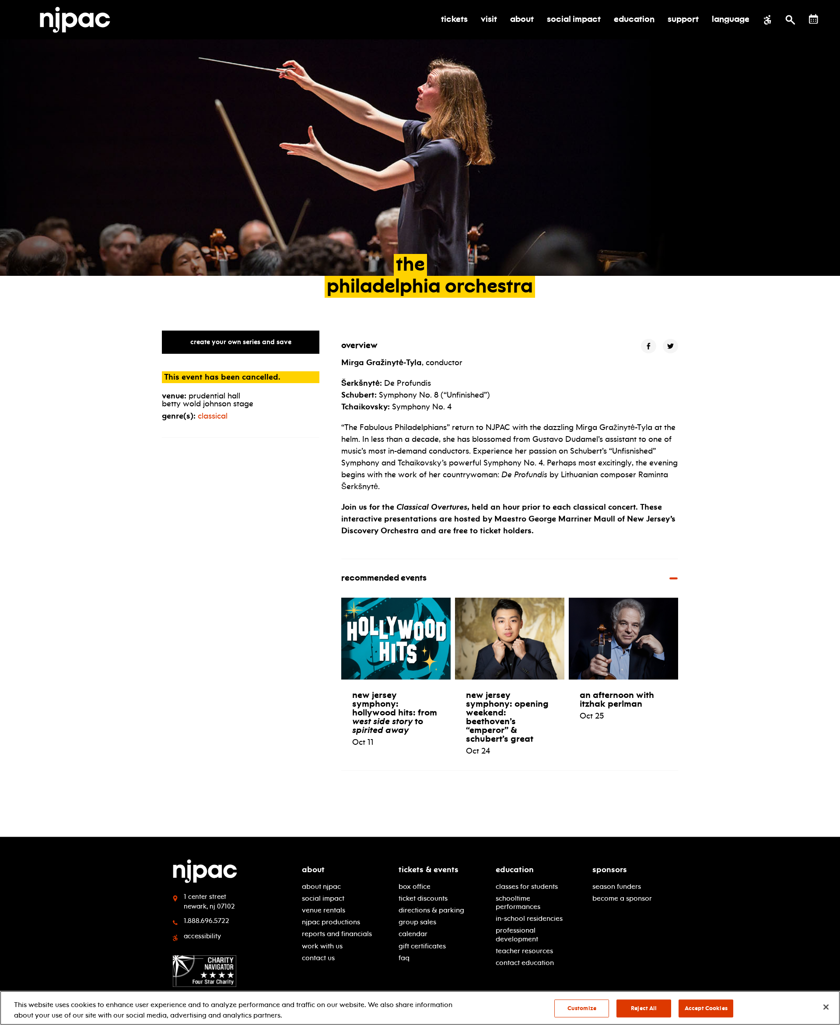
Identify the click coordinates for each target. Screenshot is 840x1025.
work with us (322, 946)
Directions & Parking (431, 910)
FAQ (404, 958)
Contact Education (525, 962)
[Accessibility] (768, 19)
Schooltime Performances (518, 902)
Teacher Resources (524, 951)
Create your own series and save (240, 342)
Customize (581, 1008)
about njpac (321, 886)
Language (730, 19)
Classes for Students (527, 886)
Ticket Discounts (423, 898)
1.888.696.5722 (206, 921)
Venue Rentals (323, 910)
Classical (213, 416)
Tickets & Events (428, 870)
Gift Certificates (422, 946)
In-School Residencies (529, 918)
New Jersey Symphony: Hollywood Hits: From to (394, 712)
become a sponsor (622, 898)
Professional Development (517, 934)
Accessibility (202, 936)
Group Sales (417, 922)
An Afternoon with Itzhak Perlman (617, 699)
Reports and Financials (337, 934)
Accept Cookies (706, 1008)
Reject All (644, 1008)
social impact (323, 898)
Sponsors (609, 870)
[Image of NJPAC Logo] (78, 20)
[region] (420, 1008)
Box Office (414, 886)
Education (515, 870)
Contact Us (318, 958)
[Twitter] (670, 346)
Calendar (413, 934)
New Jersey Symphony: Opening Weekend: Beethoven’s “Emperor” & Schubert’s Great (507, 717)
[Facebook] (648, 346)
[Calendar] (813, 19)
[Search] (790, 19)
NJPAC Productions (331, 922)
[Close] (826, 1007)
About (313, 870)
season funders (616, 886)
